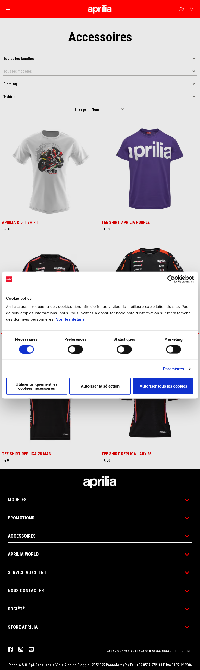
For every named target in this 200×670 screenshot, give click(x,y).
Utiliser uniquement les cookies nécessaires (37, 386)
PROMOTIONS (21, 517)
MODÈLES (17, 499)
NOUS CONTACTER (26, 590)
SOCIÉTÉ (16, 608)
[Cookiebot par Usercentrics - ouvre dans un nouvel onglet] (171, 279)
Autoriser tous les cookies (163, 386)
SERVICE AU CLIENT (27, 572)
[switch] (75, 349)
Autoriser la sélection (100, 386)
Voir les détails (70, 319)
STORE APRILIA (23, 627)
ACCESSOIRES (22, 536)
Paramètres (173, 368)
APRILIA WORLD (23, 554)
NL (189, 651)
